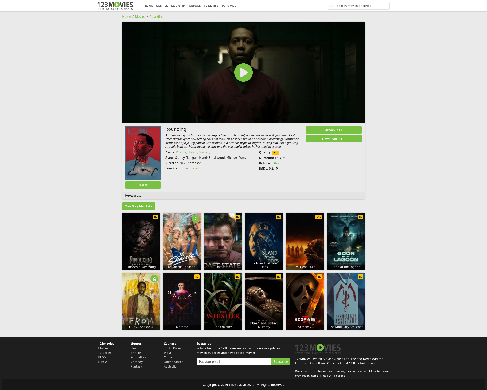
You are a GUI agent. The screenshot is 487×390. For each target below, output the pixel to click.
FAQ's (102, 357)
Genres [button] (162, 6)
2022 (275, 163)
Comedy (137, 362)
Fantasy (136, 366)
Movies (195, 6)
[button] (243, 72)
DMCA (102, 362)
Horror (192, 152)
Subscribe (281, 362)
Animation (138, 357)
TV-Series (211, 6)
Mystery (204, 152)
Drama (181, 152)
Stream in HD (334, 130)
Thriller (136, 353)
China (168, 357)
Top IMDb (229, 6)
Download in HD (334, 139)
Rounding (157, 16)
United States (189, 168)
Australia (170, 366)
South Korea (173, 348)
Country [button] (178, 6)
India (167, 353)
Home (148, 6)
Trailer (143, 185)
